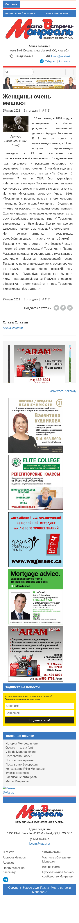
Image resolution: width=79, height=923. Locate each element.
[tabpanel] (39, 366)
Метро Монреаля (17, 781)
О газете (8, 852)
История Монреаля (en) (22, 743)
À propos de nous (14, 857)
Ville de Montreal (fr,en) (21, 751)
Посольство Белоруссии (22, 764)
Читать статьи (51, 852)
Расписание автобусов (21, 777)
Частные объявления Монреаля (56, 859)
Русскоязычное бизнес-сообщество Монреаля (58, 874)
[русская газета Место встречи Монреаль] (39, 814)
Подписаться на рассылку (14, 870)
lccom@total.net (60, 56)
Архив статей (13, 327)
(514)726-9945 (24, 56)
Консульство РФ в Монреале (25, 768)
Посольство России (19, 756)
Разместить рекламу (62, 391)
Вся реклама (51, 867)
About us (8, 862)
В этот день (31, 110)
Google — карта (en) (19, 747)
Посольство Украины (20, 760)
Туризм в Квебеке (18, 772)
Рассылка (64, 61)
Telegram (50, 61)
